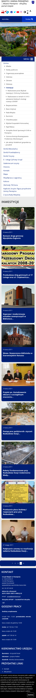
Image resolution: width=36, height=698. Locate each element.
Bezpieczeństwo (11, 105)
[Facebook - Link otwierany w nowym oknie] (11, 12)
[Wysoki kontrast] (24, 12)
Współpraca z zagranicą (12, 178)
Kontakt (6, 170)
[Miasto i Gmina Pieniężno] (33, 3)
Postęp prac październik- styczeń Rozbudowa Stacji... (17, 432)
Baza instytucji (11, 109)
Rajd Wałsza (10, 127)
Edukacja (9, 84)
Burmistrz (9, 116)
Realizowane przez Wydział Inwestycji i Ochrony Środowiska (17, 92)
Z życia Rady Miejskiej (11, 195)
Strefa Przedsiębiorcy (11, 152)
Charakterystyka (11, 120)
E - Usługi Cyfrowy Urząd (12, 159)
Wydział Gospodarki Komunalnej (17, 123)
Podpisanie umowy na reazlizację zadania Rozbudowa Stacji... (18, 549)
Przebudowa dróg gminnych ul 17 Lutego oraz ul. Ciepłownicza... (18, 276)
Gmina (5, 63)
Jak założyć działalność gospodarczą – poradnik (17, 143)
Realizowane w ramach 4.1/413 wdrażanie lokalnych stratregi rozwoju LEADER (17, 99)
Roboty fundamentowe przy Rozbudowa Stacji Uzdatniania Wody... (16, 472)
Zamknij (30, 695)
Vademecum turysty (11, 163)
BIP (3, 603)
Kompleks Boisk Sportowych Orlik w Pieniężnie (17, 131)
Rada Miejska (10, 113)
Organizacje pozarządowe (15, 73)
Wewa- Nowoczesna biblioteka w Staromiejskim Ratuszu (17, 354)
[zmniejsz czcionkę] (27, 11)
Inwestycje (9, 88)
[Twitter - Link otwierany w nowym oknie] (14, 12)
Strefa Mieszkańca (10, 149)
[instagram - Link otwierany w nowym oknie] (21, 12)
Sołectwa (9, 77)
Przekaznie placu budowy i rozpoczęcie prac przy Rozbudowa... (15, 511)
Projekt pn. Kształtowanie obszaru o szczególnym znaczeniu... (14, 394)
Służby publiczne (12, 70)
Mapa (5, 174)
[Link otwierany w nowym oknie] (7, 12)
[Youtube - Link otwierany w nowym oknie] (18, 12)
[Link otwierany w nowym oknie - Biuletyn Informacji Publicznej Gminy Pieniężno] (3, 12)
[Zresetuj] (30, 11)
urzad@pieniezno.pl (13, 596)
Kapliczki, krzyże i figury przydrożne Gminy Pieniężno (17, 189)
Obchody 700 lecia (10, 185)
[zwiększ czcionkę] (27, 13)
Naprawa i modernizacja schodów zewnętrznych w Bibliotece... (14, 316)
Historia (6, 167)
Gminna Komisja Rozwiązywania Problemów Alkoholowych (16, 137)
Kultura (6, 181)
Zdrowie (9, 80)
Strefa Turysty (8, 156)
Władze (8, 66)
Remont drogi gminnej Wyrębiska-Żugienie (13, 237)
